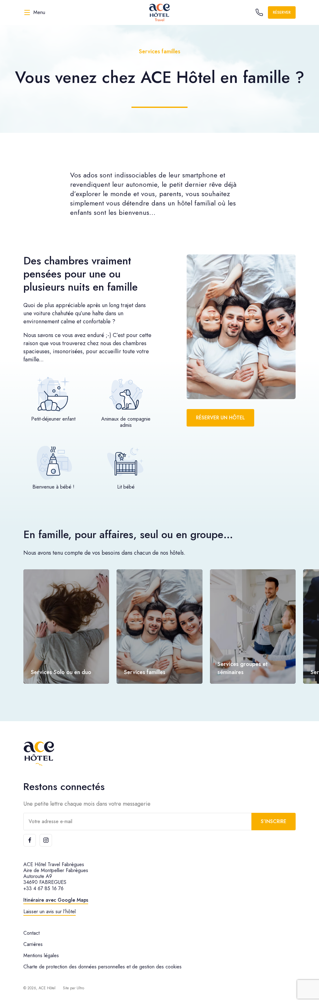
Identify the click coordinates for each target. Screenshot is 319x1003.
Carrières (33, 944)
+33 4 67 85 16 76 (43, 888)
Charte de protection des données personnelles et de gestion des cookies (102, 966)
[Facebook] (29, 840)
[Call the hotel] (259, 12)
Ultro (80, 988)
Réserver (282, 12)
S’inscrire (273, 821)
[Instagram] (46, 840)
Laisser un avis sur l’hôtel (49, 911)
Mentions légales (41, 955)
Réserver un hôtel (220, 417)
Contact (31, 933)
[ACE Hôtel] (39, 753)
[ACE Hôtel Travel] (159, 12)
